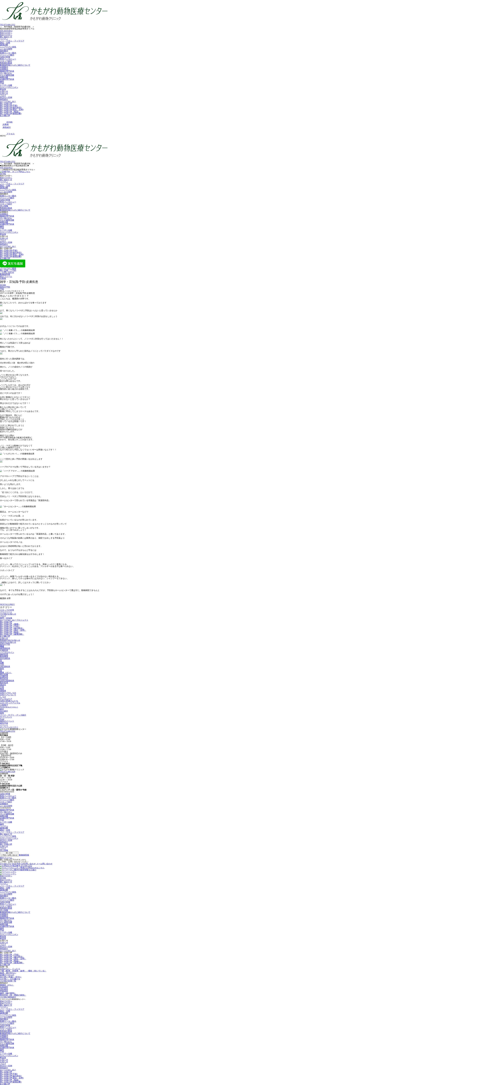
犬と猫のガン (6, 812)
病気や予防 (5, 644)
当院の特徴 (5, 57)
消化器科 (4, 989)
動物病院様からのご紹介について (15, 65)
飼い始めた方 (6, 37)
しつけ (3, 697)
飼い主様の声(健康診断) (10, 113)
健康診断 (4, 45)
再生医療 (4, 675)
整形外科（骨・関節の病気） (13, 995)
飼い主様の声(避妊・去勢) (11, 109)
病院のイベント (7, 721)
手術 (2, 83)
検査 (2, 689)
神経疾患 (4, 654)
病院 (2, 713)
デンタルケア (6, 699)
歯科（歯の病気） (8, 993)
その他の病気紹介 (8, 997)
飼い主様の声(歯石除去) (10, 107)
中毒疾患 (4, 650)
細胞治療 (4, 77)
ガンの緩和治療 (7, 814)
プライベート (6, 612)
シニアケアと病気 (8, 47)
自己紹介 (4, 711)
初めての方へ (6, 33)
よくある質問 (6, 49)
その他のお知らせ (8, 614)
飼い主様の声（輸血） (10, 111)
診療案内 (4, 67)
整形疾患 (4, 679)
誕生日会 (4, 723)
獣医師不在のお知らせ (10, 640)
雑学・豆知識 (6, 618)
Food (2, 719)
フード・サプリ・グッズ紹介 (13, 715)
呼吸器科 (4, 991)
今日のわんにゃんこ (9, 707)
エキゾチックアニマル (10, 703)
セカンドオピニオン (9, 87)
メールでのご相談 (8, 268)
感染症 (3, 685)
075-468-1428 (7, 772)
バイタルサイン (7, 652)
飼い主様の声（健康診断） (12, 634)
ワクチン (4, 39)
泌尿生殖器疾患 (7, 681)
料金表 (3, 89)
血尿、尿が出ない (8, 973)
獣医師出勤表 (6, 63)
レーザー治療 (6, 85)
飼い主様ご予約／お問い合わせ (9, 854)
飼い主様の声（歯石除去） (12, 628)
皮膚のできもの (7, 975)
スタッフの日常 (7, 610)
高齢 (2, 662)
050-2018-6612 (6, 31)
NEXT (2, 604)
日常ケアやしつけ (8, 693)
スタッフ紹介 (6, 61)
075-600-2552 (7, 25)
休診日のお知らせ (8, 642)
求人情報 (4, 206)
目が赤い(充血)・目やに (10, 977)
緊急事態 (4, 656)
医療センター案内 (8, 53)
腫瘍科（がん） (7, 985)
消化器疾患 (5, 666)
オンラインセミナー (9, 727)
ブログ (3, 95)
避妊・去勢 (5, 43)
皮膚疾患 (4, 677)
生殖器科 (4, 987)
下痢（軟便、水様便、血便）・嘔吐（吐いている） (23, 971)
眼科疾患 (4, 683)
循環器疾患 (5, 648)
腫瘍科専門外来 (7, 71)
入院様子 (4, 705)
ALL (7, 604)
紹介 (2, 709)
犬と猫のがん (6, 73)
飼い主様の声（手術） (10, 626)
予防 (2, 664)
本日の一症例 (6, 97)
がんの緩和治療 (7, 75)
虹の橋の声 (5, 116)
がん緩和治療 (6, 922)
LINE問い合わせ (28, 864)
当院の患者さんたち (9, 701)
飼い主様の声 (6, 103)
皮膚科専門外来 (7, 79)
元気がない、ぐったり (10, 969)
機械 (2, 646)
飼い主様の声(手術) (8, 105)
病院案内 (4, 51)
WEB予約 (16, 864)
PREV (12, 604)
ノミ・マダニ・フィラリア (12, 41)
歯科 (2, 81)
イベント (4, 725)
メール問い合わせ (44, 864)
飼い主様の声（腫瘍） (10, 624)
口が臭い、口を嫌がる (10, 979)
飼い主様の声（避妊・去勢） (13, 630)
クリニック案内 (7, 55)
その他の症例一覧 (8, 981)
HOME (3, 174)
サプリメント (6, 717)
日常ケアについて (8, 695)
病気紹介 (4, 99)
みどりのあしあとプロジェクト (14, 620)
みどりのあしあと (8, 101)
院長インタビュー (8, 59)
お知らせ (4, 91)
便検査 (3, 691)
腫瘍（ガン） (6, 673)
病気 (2, 668)
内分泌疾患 (5, 658)
